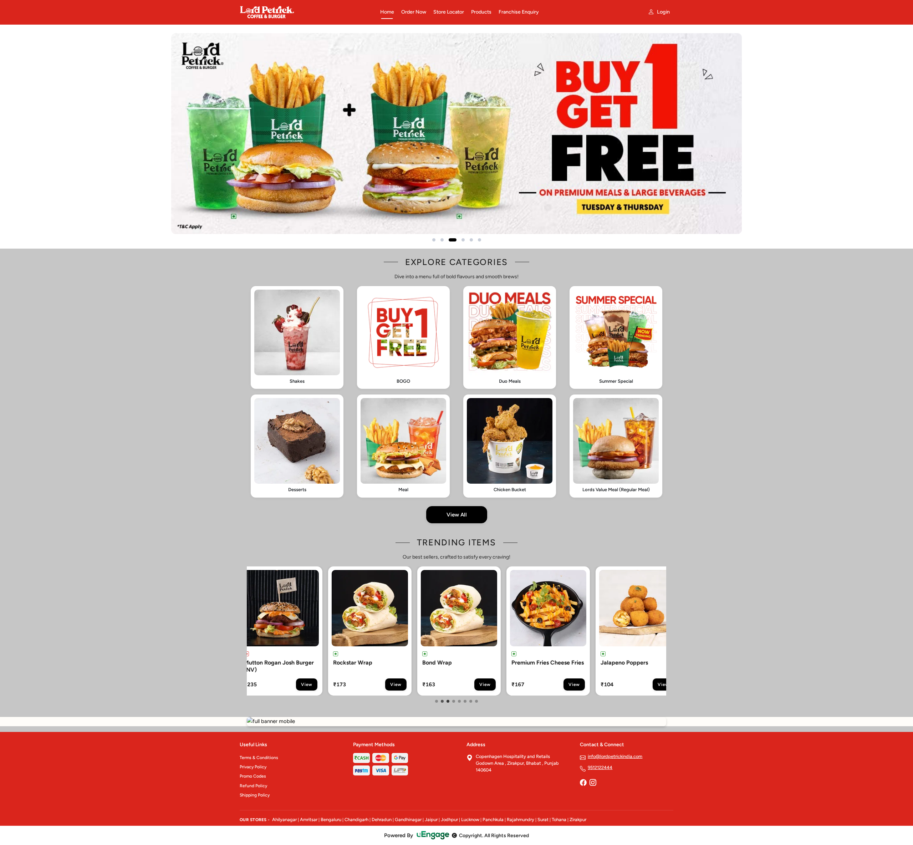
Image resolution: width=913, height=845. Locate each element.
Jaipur (431, 819)
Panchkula (493, 819)
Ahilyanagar (284, 819)
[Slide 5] (471, 239)
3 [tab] (448, 701)
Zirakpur (578, 819)
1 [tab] (436, 701)
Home (387, 12)
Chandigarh (356, 819)
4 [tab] (453, 701)
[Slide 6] (479, 239)
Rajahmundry (520, 819)
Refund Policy (253, 785)
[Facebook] (583, 783)
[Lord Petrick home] (306, 12)
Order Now (413, 12)
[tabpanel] (294, 631)
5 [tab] (459, 701)
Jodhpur (449, 819)
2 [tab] (442, 701)
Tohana (559, 819)
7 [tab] (470, 701)
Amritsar (308, 819)
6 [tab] (465, 701)
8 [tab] (476, 701)
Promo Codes (253, 776)
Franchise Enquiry (519, 12)
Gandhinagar (408, 819)
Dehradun (382, 819)
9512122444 (600, 767)
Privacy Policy (253, 766)
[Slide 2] (442, 239)
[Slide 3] (452, 239)
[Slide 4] (463, 239)
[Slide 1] (433, 239)
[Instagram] (593, 783)
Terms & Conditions (259, 757)
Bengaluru (331, 819)
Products (481, 12)
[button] (297, 337)
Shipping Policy (255, 795)
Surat (543, 819)
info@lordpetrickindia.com (615, 756)
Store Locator (448, 12)
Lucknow (470, 819)
